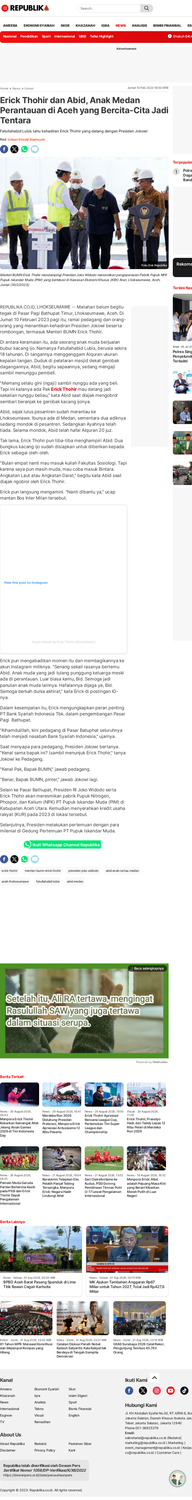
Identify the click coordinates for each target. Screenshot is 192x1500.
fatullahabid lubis (47, 881)
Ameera (6, 1389)
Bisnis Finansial (167, 25)
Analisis (40, 1402)
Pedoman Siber (80, 1444)
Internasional (64, 36)
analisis (139, 25)
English (74, 1415)
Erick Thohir (64, 389)
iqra (105, 25)
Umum (28, 88)
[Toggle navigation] (5, 8)
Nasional (10, 36)
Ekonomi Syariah (39, 25)
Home (4, 88)
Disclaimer (7, 1450)
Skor (72, 1389)
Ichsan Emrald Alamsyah (26, 139)
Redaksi (40, 1444)
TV (2, 1422)
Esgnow (6, 1415)
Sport (46, 36)
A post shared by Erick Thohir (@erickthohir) (63, 642)
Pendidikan (29, 36)
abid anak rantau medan (122, 870)
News (16, 88)
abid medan (75, 881)
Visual (39, 1415)
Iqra (37, 1396)
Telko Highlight (101, 36)
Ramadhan (42, 1422)
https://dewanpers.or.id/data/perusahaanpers (37, 1475)
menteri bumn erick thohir (43, 870)
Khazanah (7, 1396)
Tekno (39, 1409)
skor (65, 25)
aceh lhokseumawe (15, 881)
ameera (10, 25)
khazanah (85, 25)
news (121, 25)
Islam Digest (78, 1396)
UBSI (82, 36)
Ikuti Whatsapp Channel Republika (66, 844)
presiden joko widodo (83, 870)
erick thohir (9, 870)
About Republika (12, 1444)
